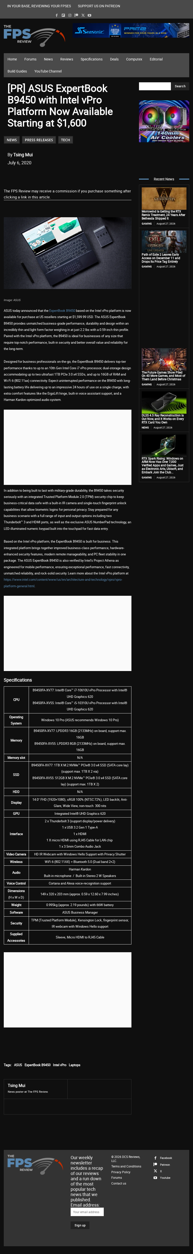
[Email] (78, 175)
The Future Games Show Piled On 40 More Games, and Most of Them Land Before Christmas (163, 375)
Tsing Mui (23, 155)
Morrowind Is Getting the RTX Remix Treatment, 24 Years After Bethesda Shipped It (163, 214)
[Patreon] (76, 15)
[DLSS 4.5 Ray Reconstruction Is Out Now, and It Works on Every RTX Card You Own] (164, 402)
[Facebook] (57, 15)
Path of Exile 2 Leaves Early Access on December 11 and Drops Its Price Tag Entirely (161, 257)
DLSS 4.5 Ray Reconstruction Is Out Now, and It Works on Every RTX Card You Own (163, 418)
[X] (83, 15)
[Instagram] (70, 15)
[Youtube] (89, 15)
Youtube (165, 1177)
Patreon (165, 1164)
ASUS (18, 1065)
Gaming (147, 223)
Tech (65, 139)
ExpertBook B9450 (62, 310)
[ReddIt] (66, 175)
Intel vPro (59, 1065)
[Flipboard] (63, 15)
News (12, 139)
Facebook (166, 1158)
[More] (101, 175)
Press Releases (39, 139)
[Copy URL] (89, 175)
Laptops (74, 1065)
